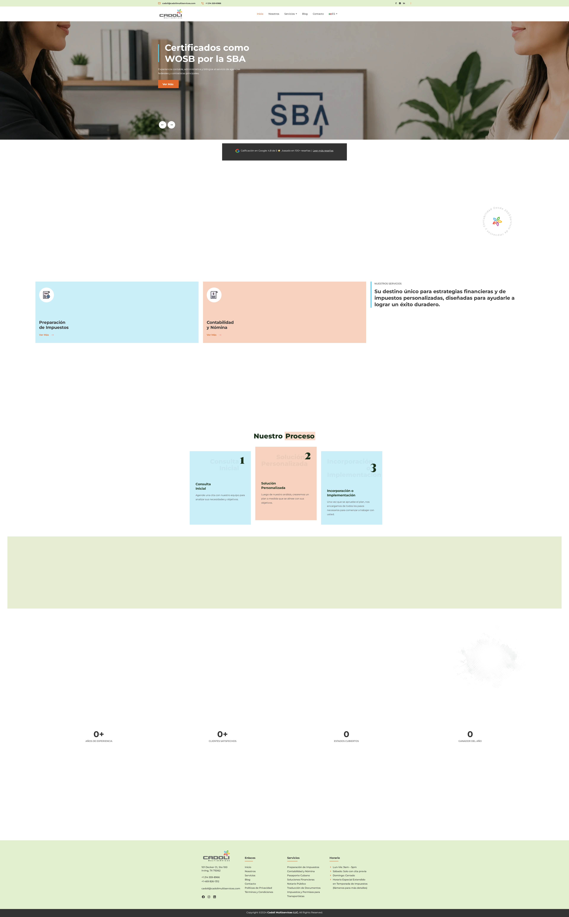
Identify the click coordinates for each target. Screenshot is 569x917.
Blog (305, 13)
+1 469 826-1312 (210, 881)
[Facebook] (203, 897)
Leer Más (325, 801)
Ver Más (44, 334)
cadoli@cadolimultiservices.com (178, 3)
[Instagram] (209, 897)
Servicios (289, 13)
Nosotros (273, 13)
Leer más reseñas (323, 150)
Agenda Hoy (207, 589)
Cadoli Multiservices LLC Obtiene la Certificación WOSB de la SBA (342, 789)
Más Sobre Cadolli (284, 255)
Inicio (260, 13)
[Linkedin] (214, 897)
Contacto (318, 13)
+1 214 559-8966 (213, 3)
